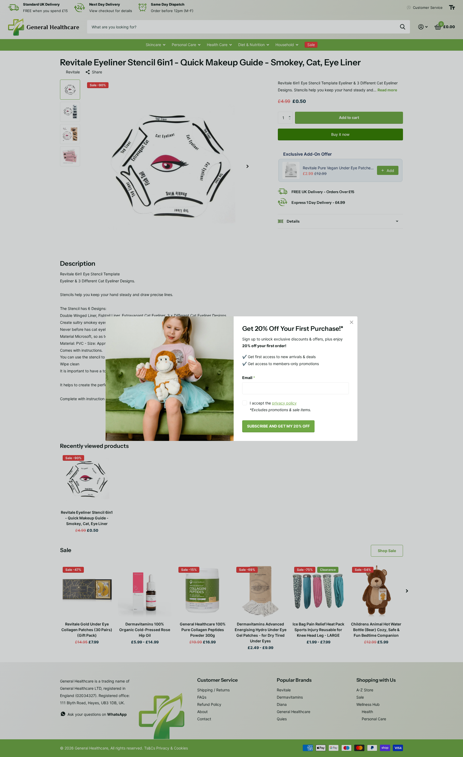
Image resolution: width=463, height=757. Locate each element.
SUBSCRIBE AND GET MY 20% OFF (278, 426)
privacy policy (284, 402)
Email (248, 377)
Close (351, 322)
